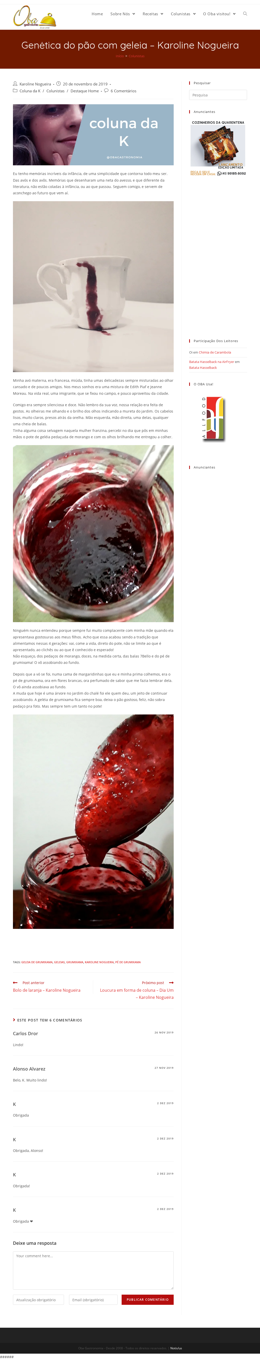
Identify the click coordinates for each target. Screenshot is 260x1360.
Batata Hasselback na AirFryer (211, 361)
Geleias (59, 962)
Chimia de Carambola (215, 352)
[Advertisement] (218, 253)
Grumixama (74, 962)
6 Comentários (123, 91)
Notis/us (176, 1348)
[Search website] (245, 13)
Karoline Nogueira (35, 84)
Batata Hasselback (203, 367)
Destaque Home (85, 91)
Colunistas (55, 91)
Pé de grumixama (128, 962)
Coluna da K (30, 91)
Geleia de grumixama (37, 962)
